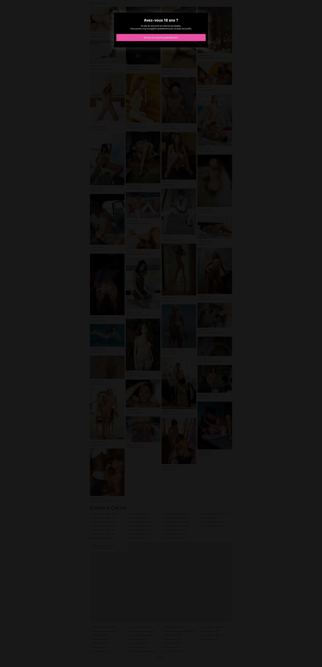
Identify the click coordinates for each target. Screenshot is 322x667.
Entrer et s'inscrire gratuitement (161, 37)
